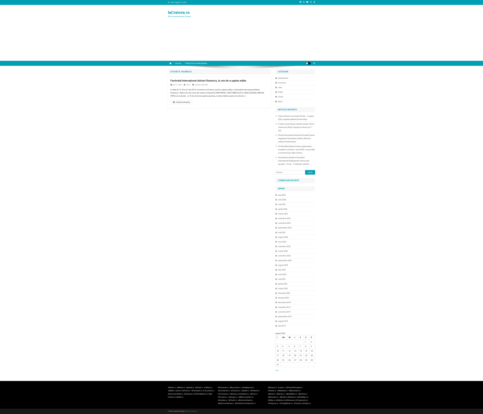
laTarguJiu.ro (274, 403)
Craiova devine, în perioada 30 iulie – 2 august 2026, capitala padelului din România (296, 117)
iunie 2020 (282, 274)
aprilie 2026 (282, 209)
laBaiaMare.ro (291, 394)
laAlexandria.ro (295, 391)
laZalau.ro (307, 403)
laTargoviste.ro (302, 400)
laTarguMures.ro (286, 403)
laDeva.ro (253, 394)
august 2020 (283, 265)
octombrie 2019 (284, 312)
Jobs (280, 87)
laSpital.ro (190, 387)
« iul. (277, 370)
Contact (178, 63)
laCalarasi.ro (244, 394)
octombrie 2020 (284, 256)
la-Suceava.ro (208, 391)
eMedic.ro (172, 387)
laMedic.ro (181, 387)
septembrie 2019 (285, 317)
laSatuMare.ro (302, 397)
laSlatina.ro (280, 400)
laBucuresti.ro (235, 387)
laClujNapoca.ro (248, 387)
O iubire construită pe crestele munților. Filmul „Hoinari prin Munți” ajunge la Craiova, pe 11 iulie (296, 127)
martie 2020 (283, 289)
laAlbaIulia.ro (282, 391)
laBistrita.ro (302, 394)
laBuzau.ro (234, 394)
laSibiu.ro (271, 400)
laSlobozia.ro (290, 400)
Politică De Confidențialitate (196, 63)
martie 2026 (283, 214)
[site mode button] (308, 63)
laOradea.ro (222, 400)
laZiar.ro (179, 391)
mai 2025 (282, 232)
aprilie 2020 (282, 284)
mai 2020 (282, 279)
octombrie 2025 (284, 223)
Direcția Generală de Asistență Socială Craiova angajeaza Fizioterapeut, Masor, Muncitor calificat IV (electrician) (296, 138)
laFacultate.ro (197, 391)
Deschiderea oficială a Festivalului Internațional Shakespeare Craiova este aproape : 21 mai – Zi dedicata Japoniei (293, 161)
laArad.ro (271, 394)
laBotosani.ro (273, 397)
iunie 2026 (282, 200)
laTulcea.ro (298, 403)
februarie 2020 (284, 293)
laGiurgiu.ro (234, 397)
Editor (188, 85)
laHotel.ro (199, 387)
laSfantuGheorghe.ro (294, 387)
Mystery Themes (191, 411)
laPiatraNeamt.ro (201, 394)
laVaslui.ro (272, 391)
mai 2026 (282, 204)
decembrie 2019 (284, 302)
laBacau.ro (280, 394)
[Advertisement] (241, 42)
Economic (282, 83)
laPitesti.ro (232, 400)
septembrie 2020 (285, 261)
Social (280, 97)
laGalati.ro (245, 391)
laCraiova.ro (179, 12)
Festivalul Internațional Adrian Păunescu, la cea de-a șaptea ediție (208, 80)
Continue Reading (183, 102)
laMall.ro (171, 391)
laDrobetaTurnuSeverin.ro (245, 403)
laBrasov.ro (272, 387)
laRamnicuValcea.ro (226, 403)
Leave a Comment (201, 85)
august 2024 (283, 237)
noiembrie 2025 (284, 218)
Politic (280, 92)
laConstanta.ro (224, 391)
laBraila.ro (284, 397)
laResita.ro (292, 397)
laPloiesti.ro (255, 391)
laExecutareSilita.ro (175, 394)
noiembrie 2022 (284, 246)
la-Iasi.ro (281, 387)
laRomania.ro (223, 387)
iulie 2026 (282, 195)
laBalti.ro (179, 397)
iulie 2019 (282, 326)
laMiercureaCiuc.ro (246, 397)
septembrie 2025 (285, 228)
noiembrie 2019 (284, 307)
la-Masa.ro (208, 387)
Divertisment (283, 78)
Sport (280, 101)
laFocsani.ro (222, 397)
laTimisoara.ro (223, 394)
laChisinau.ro (189, 394)
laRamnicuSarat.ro (245, 400)
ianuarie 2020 (283, 298)
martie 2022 (283, 251)
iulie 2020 (282, 270)
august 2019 (283, 321)
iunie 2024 (282, 242)
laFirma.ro (186, 391)
